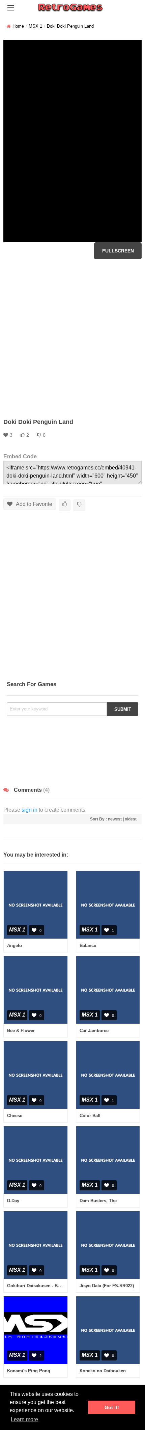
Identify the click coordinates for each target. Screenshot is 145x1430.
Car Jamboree (94, 1030)
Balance (88, 945)
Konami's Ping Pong (28, 1370)
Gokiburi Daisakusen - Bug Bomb (42, 1285)
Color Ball (90, 1115)
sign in (29, 810)
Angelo (14, 945)
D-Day (13, 1200)
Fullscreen (118, 250)
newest (115, 819)
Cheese (14, 1115)
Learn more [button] (24, 1419)
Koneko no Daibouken (103, 1370)
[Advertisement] (72, 338)
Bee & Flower (21, 1030)
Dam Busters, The (98, 1200)
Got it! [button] (112, 1407)
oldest (131, 819)
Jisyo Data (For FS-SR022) (107, 1285)
